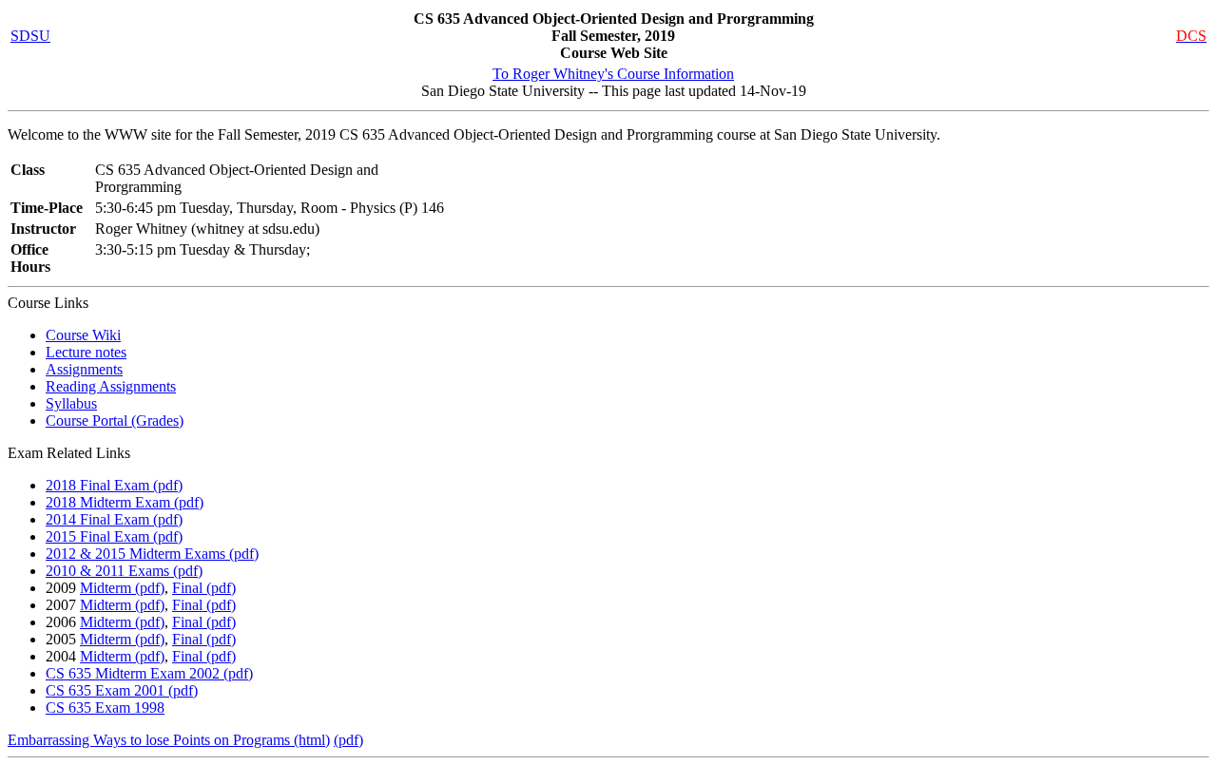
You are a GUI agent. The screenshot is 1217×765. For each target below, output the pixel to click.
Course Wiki (83, 335)
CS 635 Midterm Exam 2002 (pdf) (149, 673)
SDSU (30, 36)
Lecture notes (86, 352)
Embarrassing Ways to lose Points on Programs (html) (169, 740)
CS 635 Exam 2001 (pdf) (122, 690)
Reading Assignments (111, 386)
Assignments (84, 369)
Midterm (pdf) (122, 588)
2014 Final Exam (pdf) (114, 519)
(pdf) (348, 740)
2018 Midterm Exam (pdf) (124, 502)
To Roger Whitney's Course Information (613, 74)
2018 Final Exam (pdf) (114, 485)
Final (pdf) (204, 588)
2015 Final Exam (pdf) (114, 536)
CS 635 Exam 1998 (105, 707)
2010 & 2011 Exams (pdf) (124, 571)
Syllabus (71, 403)
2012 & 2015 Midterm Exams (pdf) (152, 553)
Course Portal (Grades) (115, 420)
